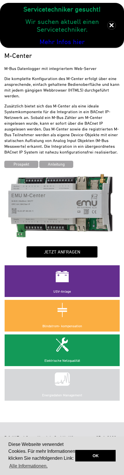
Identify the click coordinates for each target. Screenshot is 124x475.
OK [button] (96, 455)
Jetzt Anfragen (62, 252)
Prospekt (21, 164)
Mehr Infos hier (62, 42)
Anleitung (56, 164)
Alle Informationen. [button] (28, 465)
